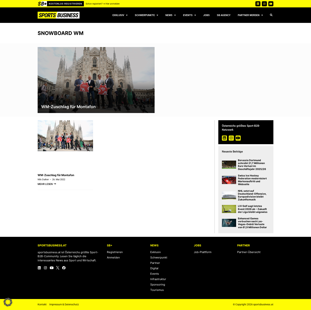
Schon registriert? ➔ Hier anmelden (103, 4)
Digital (154, 268)
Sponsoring (157, 284)
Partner (155, 263)
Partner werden (249, 15)
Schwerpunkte (145, 15)
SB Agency (224, 15)
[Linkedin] (257, 3)
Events (188, 15)
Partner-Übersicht (248, 252)
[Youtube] (270, 3)
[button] (271, 15)
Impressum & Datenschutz (64, 304)
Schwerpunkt (158, 257)
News (168, 15)
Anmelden (113, 257)
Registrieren (115, 252)
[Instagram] (264, 3)
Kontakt (42, 304)
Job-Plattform (202, 252)
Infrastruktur (158, 279)
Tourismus (157, 290)
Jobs (206, 15)
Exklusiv (118, 15)
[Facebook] (64, 267)
